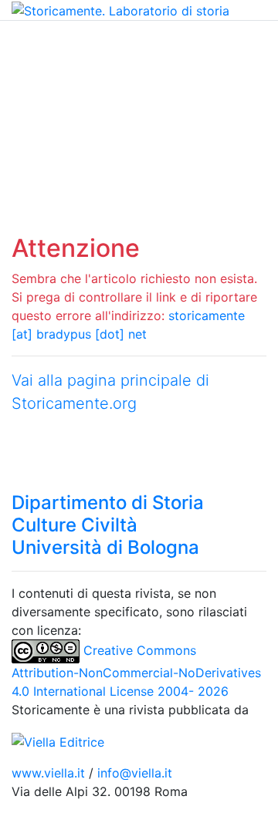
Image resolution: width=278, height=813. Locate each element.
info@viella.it (134, 773)
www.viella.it (50, 773)
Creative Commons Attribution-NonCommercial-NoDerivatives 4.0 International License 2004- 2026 (136, 671)
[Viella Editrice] (58, 740)
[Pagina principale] (120, 9)
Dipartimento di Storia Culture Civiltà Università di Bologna (108, 524)
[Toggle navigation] (34, 42)
